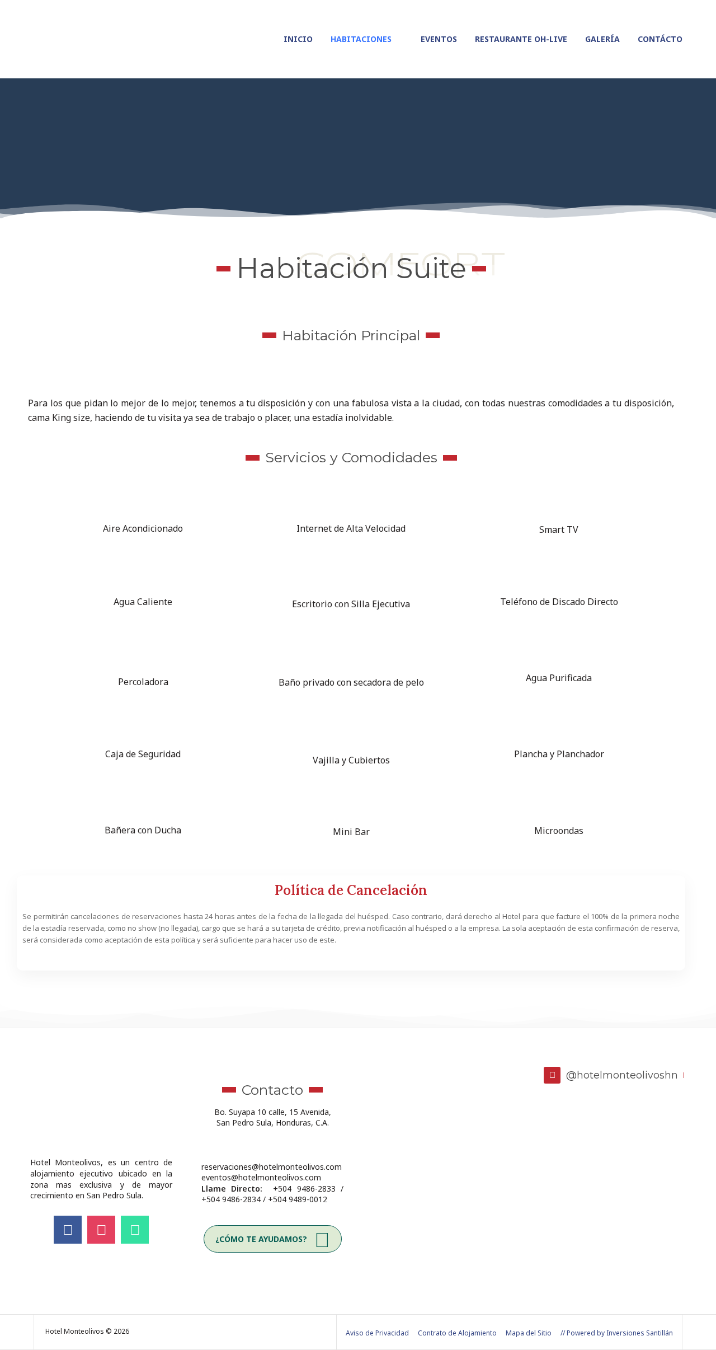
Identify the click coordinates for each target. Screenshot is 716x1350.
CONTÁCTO (660, 39)
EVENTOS (439, 39)
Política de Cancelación (351, 890)
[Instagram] (101, 1230)
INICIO (298, 39)
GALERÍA (602, 39)
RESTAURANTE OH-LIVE (521, 39)
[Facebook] (68, 1230)
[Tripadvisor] (135, 1230)
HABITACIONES (361, 39)
